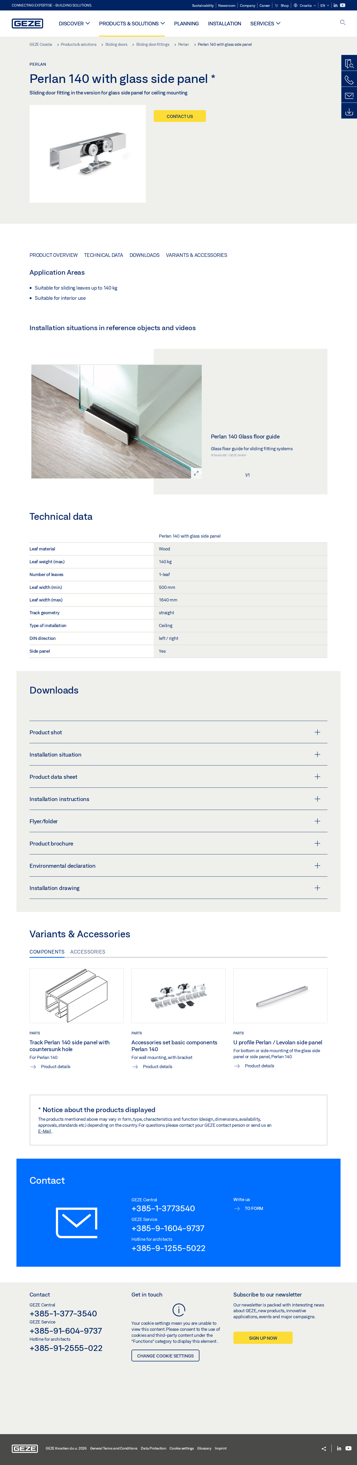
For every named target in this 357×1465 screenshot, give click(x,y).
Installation (224, 23)
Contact (40, 1294)
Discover (71, 23)
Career (265, 5)
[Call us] (349, 80)
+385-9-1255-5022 (168, 1248)
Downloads (145, 255)
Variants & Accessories (196, 255)
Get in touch (147, 1294)
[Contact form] (349, 96)
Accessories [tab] (88, 952)
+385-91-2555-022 (66, 1348)
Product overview (54, 255)
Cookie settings (182, 1448)
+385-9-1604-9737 (167, 1228)
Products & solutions (129, 23)
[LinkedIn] (336, 5)
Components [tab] (47, 952)
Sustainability (203, 5)
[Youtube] (342, 5)
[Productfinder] (349, 64)
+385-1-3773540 (163, 1208)
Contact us (180, 116)
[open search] (343, 23)
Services (262, 23)
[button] (304, 6)
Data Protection (153, 1448)
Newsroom (226, 5)
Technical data (103, 255)
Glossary (204, 1448)
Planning (186, 23)
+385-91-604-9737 (66, 1330)
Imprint (220, 1448)
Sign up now (263, 1338)
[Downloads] (349, 112)
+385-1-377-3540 (63, 1313)
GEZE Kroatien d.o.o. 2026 (66, 1448)
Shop (284, 5)
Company (247, 5)
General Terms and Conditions (113, 1448)
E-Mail (45, 1131)
